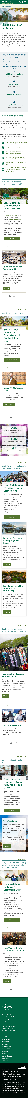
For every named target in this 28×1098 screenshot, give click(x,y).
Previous (3, 246)
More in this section (15, 6)
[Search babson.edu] (22, 2)
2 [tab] (13, 296)
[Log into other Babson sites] (20, 2)
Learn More (11, 517)
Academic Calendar (6, 1039)
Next (7, 246)
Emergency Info (5, 1042)
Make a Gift (4, 1037)
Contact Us (4, 1021)
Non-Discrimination (6, 1058)
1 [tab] (10, 296)
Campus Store (5, 1051)
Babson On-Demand (15, 219)
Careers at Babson (6, 1049)
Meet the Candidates (9, 404)
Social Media (5, 1044)
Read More (11, 238)
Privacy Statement (16, 1093)
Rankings (4, 1053)
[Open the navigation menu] (25, 2)
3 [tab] (15, 296)
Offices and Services (6, 1046)
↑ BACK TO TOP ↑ (21, 309)
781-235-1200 (5, 1019)
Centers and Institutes (7, 1056)
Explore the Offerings (11, 360)
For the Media (5, 1061)
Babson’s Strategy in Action (7, 3)
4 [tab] (18, 296)
